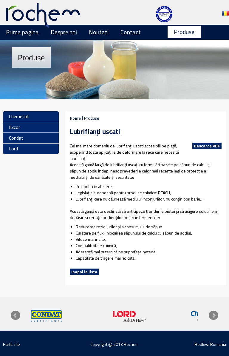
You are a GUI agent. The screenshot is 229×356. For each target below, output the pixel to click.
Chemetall (19, 116)
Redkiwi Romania (210, 344)
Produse (184, 31)
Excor (14, 127)
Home (75, 118)
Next (213, 315)
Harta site (11, 344)
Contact (130, 32)
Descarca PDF (207, 146)
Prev (15, 315)
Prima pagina (22, 32)
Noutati (99, 32)
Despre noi (64, 32)
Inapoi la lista (84, 272)
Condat (16, 137)
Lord (13, 148)
